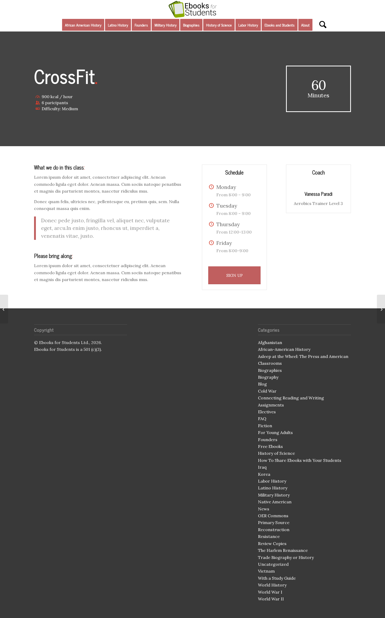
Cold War (267, 391)
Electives (267, 411)
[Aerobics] (4, 309)
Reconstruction (273, 529)
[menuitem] (83, 24)
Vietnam (266, 571)
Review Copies (272, 543)
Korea (264, 474)
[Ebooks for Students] (192, 9)
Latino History (272, 487)
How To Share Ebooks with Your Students (299, 460)
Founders (267, 439)
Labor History (272, 481)
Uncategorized (273, 564)
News (263, 508)
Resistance (269, 536)
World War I (270, 592)
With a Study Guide (277, 578)
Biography (268, 377)
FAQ (262, 418)
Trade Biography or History (286, 557)
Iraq (262, 467)
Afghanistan (270, 342)
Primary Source (273, 522)
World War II (271, 598)
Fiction (265, 425)
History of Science (276, 453)
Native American (275, 501)
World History (272, 585)
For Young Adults (275, 432)
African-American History (284, 349)
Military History (274, 495)
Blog (262, 384)
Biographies (270, 370)
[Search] (321, 24)
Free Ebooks (270, 446)
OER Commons (273, 515)
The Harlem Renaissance (283, 550)
